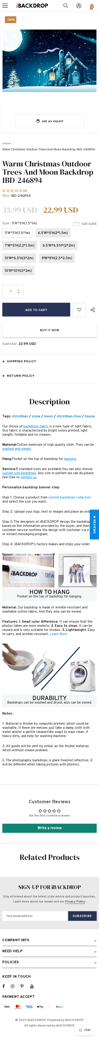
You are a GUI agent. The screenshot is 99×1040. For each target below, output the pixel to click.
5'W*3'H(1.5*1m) (17, 233)
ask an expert (53, 121)
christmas (20, 416)
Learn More (58, 634)
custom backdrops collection (69, 497)
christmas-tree (69, 416)
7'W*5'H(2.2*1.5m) (20, 246)
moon (48, 416)
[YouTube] (34, 986)
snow (36, 416)
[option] (49, 61)
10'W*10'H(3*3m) (18, 271)
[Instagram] (15, 986)
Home (6, 144)
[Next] (89, 60)
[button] (12, 191)
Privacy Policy (75, 902)
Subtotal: (9, 344)
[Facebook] (6, 986)
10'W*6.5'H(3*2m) (19, 258)
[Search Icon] (65, 5)
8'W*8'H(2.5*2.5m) (57, 258)
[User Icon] (79, 6)
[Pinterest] (24, 986)
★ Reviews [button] (94, 524)
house (90, 416)
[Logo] (32, 5)
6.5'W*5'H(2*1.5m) (53, 233)
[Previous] (9, 60)
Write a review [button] (50, 828)
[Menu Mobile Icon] (5, 5)
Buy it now (49, 330)
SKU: (6, 196)
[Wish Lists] (79, 309)
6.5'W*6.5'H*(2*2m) (59, 246)
